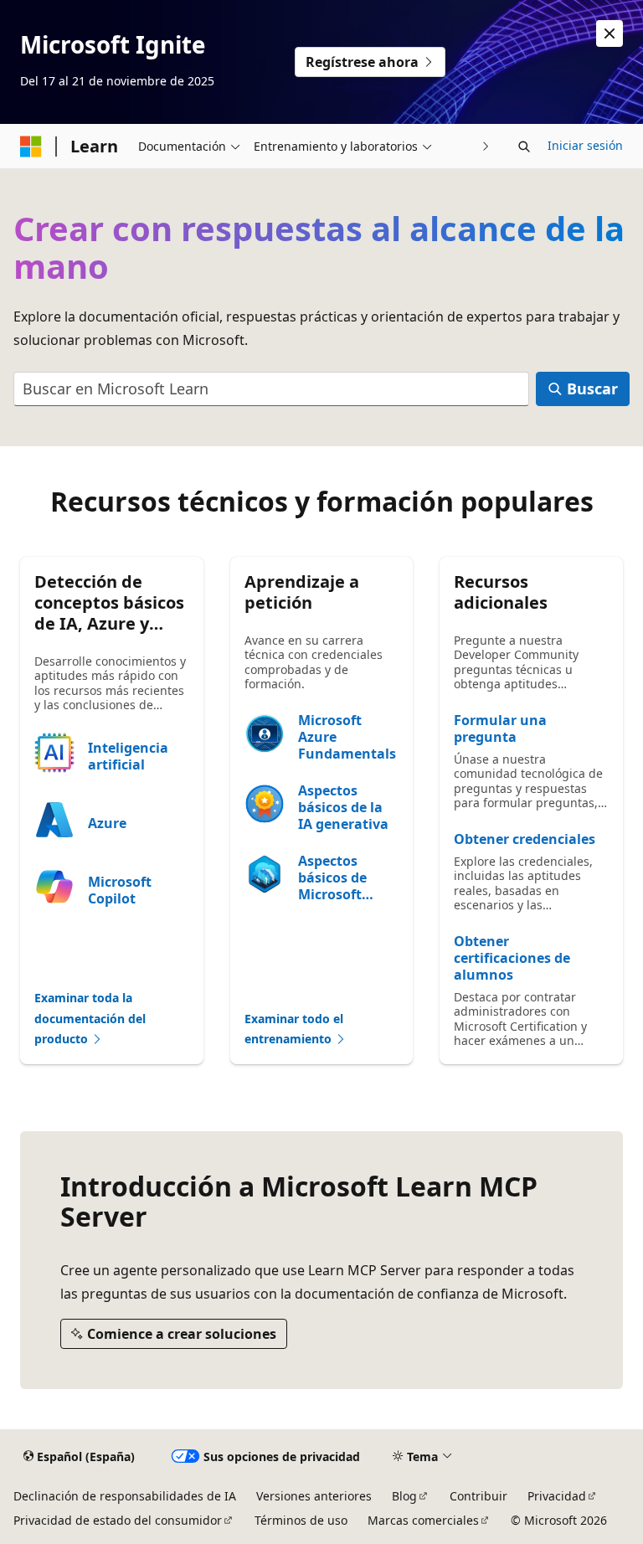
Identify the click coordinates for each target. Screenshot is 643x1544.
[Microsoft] (31, 146)
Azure (107, 823)
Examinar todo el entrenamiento (293, 1029)
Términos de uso (301, 1520)
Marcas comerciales (423, 1520)
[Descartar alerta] (609, 33)
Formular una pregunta (500, 728)
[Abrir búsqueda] (524, 146)
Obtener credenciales (524, 839)
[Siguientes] (486, 146)
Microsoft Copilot (120, 890)
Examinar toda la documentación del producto (90, 1018)
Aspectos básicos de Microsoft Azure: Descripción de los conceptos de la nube (346, 877)
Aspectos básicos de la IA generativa (343, 807)
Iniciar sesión (585, 145)
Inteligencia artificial (128, 756)
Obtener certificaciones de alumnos (512, 958)
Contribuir (478, 1496)
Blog (404, 1496)
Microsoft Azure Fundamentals (347, 737)
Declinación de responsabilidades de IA (124, 1496)
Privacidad (556, 1496)
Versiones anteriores (314, 1496)
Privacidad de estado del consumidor (117, 1520)
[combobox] (271, 389)
